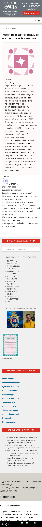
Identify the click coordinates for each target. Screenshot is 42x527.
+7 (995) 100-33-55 (31, 6)
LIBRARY (9, 302)
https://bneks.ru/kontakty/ (12, 220)
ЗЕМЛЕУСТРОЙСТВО (13, 291)
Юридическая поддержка (21, 241)
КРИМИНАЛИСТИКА (13, 266)
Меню (37, 20)
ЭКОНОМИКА (11, 289)
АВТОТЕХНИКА (12, 269)
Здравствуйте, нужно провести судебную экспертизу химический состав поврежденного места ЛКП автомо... (22, 440)
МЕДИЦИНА (11, 281)
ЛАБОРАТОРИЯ (12, 279)
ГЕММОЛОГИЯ (11, 297)
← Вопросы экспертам (9, 29)
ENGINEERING (11, 274)
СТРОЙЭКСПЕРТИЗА (13, 271)
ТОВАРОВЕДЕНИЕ (12, 299)
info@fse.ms (31, 9)
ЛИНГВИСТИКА (12, 264)
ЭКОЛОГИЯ (10, 294)
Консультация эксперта (21, 430)
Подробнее (24, 520)
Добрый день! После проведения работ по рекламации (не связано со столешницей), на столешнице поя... (23, 452)
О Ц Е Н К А (10, 284)
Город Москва (8, 378)
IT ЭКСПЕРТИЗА (12, 261)
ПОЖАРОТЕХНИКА (13, 286)
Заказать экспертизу (31, 13)
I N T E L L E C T (11, 276)
